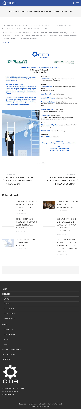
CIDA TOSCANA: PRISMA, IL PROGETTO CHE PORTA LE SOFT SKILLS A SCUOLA (27, 206)
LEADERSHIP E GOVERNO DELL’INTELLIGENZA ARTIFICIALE (26, 242)
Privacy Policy (35, 406)
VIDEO (6, 344)
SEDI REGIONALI (10, 314)
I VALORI (7, 304)
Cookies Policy (45, 406)
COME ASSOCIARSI (9, 354)
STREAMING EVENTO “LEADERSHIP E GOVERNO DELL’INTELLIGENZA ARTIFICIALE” (26, 223)
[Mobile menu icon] (77, 3)
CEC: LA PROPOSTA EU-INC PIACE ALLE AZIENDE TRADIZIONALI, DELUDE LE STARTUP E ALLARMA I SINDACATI (67, 245)
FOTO (6, 339)
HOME (4, 289)
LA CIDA (7, 299)
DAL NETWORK (10, 335)
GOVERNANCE (9, 319)
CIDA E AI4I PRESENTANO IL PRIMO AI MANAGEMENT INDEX (67, 204)
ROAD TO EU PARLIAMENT (12, 349)
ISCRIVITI (5, 42)
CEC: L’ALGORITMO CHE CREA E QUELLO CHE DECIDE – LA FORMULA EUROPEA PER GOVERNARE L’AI (66, 225)
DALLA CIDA (8, 330)
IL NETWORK (9, 309)
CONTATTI (6, 359)
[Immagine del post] (8, 205)
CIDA (43, 163)
